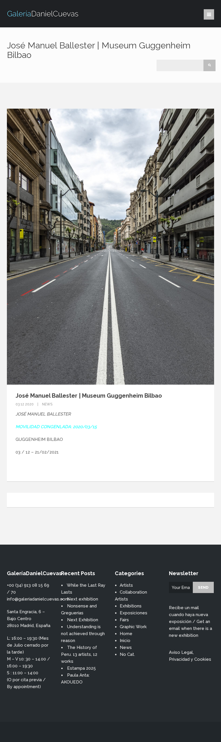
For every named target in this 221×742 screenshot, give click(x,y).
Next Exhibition (82, 619)
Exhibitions (131, 606)
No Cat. (127, 654)
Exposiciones (133, 612)
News (47, 404)
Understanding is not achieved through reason (83, 633)
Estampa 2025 (81, 668)
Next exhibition (82, 599)
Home (126, 633)
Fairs (124, 619)
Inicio (125, 640)
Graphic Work (133, 626)
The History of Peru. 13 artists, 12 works (79, 654)
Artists (126, 585)
